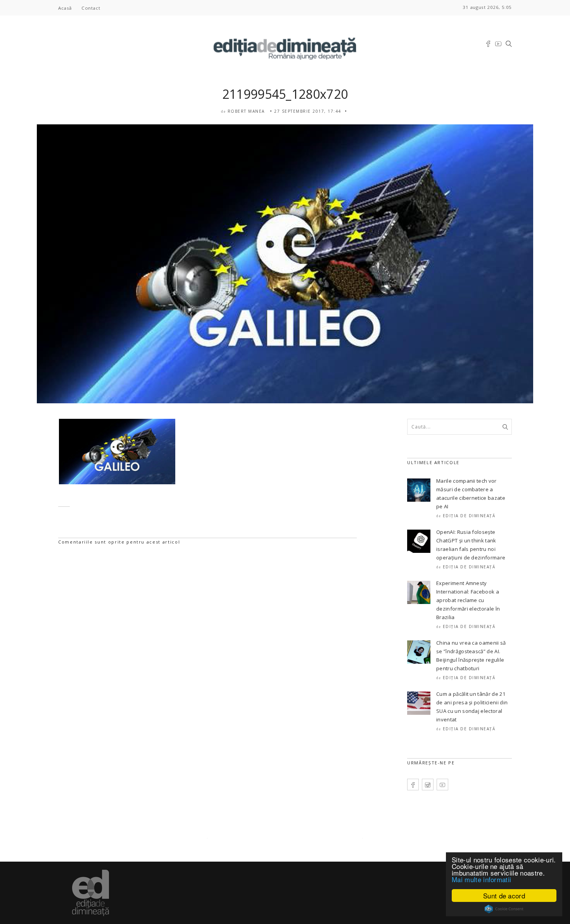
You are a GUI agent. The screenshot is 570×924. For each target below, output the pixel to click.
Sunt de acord (504, 895)
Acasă (65, 8)
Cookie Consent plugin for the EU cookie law (504, 909)
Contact (90, 8)
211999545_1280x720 (285, 94)
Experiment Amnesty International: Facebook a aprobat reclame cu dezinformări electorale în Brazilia (468, 600)
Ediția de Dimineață (469, 515)
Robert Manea (246, 111)
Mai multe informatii (481, 879)
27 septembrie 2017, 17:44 (307, 111)
